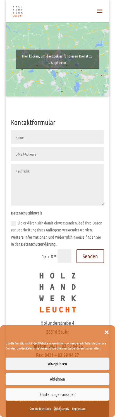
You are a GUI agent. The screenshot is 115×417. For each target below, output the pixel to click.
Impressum (78, 408)
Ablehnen (57, 378)
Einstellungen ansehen (57, 394)
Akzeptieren (57, 363)
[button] (106, 332)
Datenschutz (61, 408)
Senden (90, 256)
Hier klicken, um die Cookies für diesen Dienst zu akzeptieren (57, 59)
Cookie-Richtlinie (40, 408)
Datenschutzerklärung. (38, 243)
